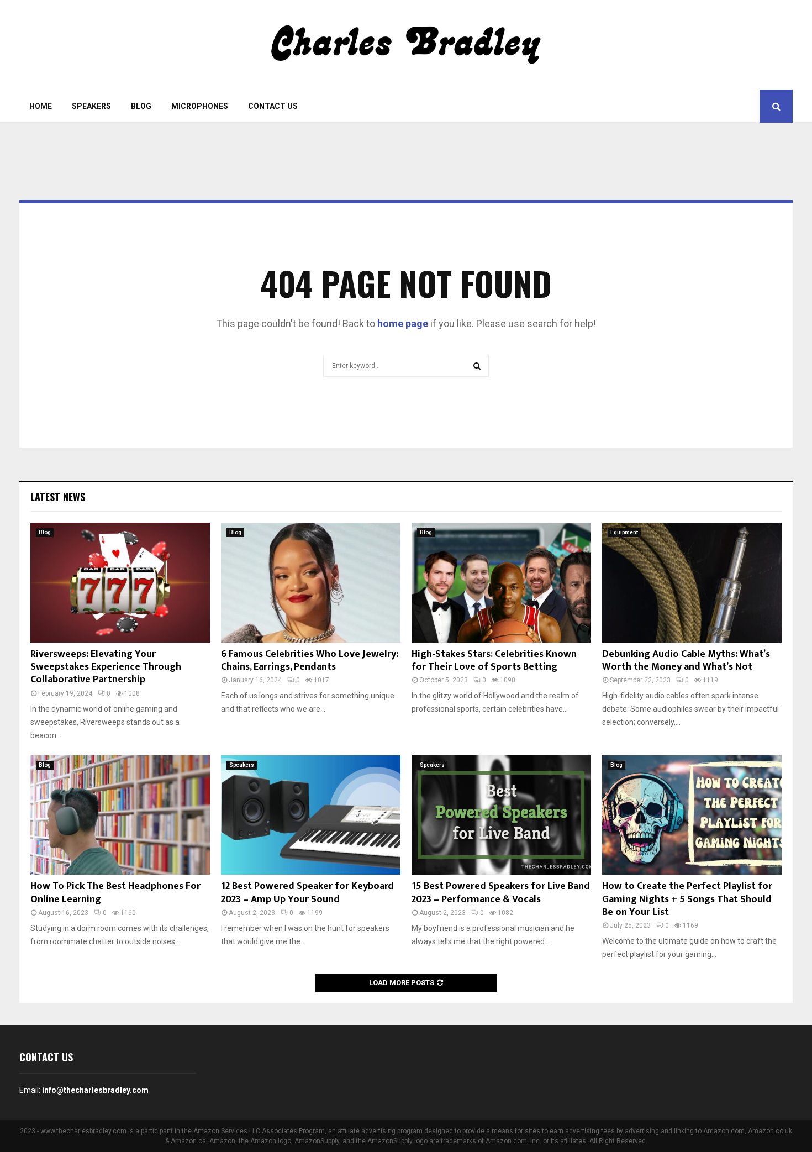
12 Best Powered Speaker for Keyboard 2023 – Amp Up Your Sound (307, 892)
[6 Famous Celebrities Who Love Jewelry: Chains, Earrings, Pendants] (310, 583)
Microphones (199, 106)
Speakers (91, 106)
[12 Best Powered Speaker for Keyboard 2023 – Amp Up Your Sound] (310, 815)
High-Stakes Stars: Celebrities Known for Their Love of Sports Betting (494, 660)
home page (402, 323)
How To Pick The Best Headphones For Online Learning (115, 892)
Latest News (57, 497)
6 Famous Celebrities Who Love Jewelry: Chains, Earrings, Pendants (309, 660)
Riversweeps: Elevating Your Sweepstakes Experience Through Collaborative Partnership (105, 667)
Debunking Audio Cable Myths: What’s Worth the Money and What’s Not (686, 660)
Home (40, 106)
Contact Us (273, 106)
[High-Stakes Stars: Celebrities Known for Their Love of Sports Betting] (501, 583)
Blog (141, 106)
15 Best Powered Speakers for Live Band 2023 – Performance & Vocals (501, 892)
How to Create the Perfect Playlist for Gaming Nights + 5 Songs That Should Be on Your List (687, 899)
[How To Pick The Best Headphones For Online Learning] (120, 815)
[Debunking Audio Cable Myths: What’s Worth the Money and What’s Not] (692, 583)
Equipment (624, 532)
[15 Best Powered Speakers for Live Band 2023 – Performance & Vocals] (501, 815)
